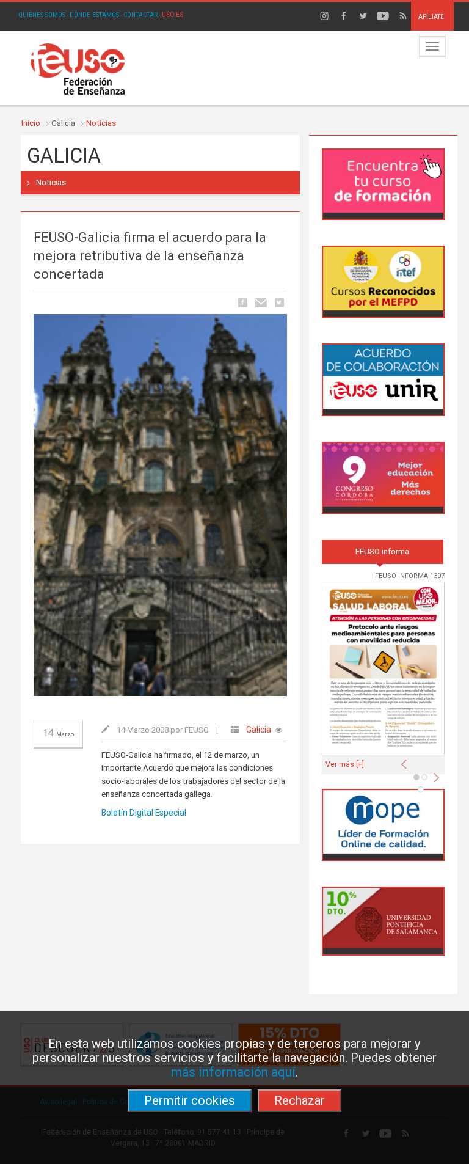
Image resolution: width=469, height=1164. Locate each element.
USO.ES (172, 14)
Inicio (30, 123)
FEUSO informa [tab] (382, 551)
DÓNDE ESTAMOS (94, 15)
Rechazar (299, 1100)
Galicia (258, 729)
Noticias (101, 123)
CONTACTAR (140, 15)
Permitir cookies (189, 1100)
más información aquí (233, 1072)
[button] (406, 760)
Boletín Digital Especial (143, 813)
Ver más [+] (344, 764)
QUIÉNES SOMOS (41, 15)
